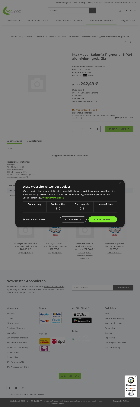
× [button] (120, 183)
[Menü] (135, 377)
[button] (34, 219)
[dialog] (70, 203)
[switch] (131, 393)
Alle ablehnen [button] (73, 219)
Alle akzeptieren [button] (103, 219)
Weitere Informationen (53, 197)
